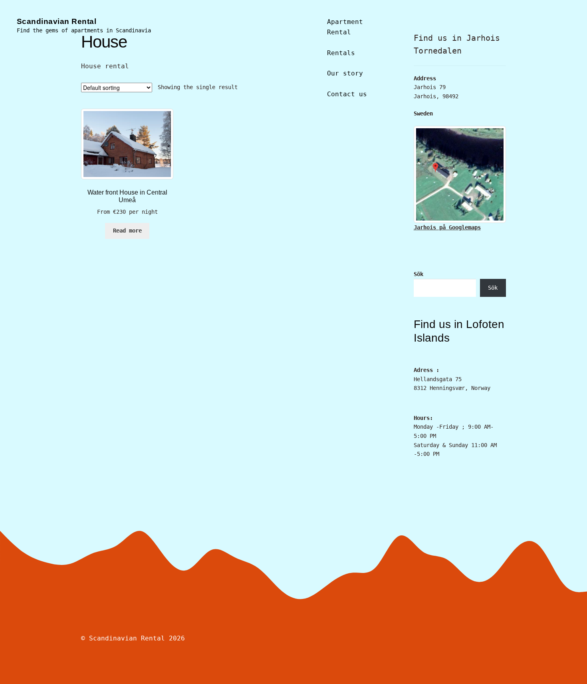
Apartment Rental (345, 27)
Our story (345, 73)
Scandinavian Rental (57, 21)
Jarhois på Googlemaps (447, 227)
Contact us (347, 94)
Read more (127, 230)
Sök (418, 274)
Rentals (341, 53)
